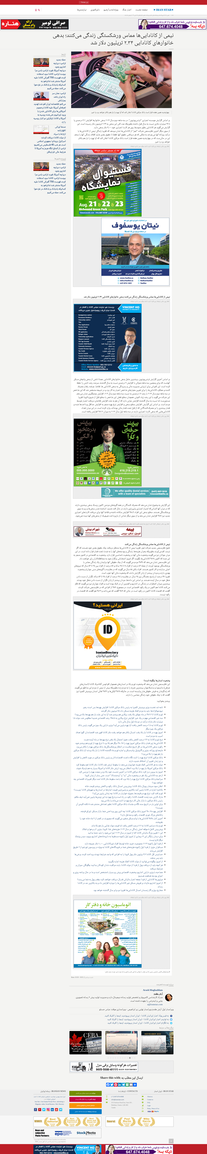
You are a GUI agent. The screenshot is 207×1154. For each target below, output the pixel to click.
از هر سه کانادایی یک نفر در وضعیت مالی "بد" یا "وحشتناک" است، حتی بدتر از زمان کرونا (124, 776)
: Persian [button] (84, 2)
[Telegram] (123, 1085)
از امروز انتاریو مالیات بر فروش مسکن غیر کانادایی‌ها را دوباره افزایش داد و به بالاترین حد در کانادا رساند (120, 885)
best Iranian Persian (46, 1102)
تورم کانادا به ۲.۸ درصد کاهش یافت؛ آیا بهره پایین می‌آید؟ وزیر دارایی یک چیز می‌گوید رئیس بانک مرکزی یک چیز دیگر (120, 727)
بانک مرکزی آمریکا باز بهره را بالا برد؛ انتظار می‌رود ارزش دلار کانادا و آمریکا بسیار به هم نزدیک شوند (119, 768)
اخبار (35, 1097)
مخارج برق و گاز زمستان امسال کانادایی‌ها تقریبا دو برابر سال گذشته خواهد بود (128, 890)
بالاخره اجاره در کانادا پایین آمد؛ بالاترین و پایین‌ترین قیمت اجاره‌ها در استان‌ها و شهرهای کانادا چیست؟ (118, 790)
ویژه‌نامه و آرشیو (111, 10)
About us (149, 1097)
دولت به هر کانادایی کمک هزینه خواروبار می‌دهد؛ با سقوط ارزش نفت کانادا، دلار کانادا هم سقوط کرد (119, 765)
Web (56, 1104)
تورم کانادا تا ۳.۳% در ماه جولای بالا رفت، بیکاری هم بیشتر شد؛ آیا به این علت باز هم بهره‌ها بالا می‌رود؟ (119, 715)
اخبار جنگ (126, 10)
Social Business (50, 1104)
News (54, 1102)
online (43, 1104)
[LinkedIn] (119, 1085)
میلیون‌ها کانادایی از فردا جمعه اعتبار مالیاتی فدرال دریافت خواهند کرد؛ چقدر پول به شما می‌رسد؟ (120, 880)
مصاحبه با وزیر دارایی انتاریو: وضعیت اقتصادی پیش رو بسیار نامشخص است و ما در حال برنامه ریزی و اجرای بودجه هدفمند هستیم (118, 874)
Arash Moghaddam (153, 990)
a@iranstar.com (155, 1005)
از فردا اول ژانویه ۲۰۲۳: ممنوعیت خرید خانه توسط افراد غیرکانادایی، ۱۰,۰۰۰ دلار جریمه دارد (124, 844)
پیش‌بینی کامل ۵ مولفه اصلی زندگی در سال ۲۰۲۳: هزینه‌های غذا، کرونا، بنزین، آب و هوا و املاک (122, 829)
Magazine (38, 1104)
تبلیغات (49, 1099)
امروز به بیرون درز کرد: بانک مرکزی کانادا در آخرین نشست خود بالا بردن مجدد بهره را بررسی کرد (121, 772)
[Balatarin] (127, 1085)
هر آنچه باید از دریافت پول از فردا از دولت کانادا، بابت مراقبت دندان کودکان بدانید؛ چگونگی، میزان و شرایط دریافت (119, 867)
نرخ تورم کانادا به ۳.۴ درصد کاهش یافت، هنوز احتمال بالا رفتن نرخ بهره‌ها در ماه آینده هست (123, 740)
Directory (61, 1104)
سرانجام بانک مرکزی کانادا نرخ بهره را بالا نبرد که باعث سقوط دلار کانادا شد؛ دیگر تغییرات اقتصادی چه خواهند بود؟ (118, 781)
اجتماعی (53, 1099)
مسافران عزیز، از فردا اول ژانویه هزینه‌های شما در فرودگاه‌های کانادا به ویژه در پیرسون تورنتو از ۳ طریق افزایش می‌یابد (118, 849)
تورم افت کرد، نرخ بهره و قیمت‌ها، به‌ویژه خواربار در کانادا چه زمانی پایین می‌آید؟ (127, 794)
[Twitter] (112, 1085)
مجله (54, 1097)
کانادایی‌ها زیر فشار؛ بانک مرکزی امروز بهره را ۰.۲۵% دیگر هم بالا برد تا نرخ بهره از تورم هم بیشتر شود (119, 743)
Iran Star (37, 1102)
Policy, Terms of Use (153, 1109)
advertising (60, 1102)
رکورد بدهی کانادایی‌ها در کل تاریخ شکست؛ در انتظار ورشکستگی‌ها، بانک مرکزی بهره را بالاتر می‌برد (119, 747)
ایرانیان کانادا (41, 1097)
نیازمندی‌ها (81, 10)
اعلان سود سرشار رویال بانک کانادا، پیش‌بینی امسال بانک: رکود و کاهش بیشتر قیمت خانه (124, 786)
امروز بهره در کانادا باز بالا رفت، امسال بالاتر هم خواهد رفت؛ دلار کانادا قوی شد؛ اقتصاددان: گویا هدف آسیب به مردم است (119, 734)
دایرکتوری (95, 10)
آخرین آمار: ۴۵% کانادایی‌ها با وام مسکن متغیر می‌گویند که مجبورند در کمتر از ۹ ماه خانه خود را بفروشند (121, 820)
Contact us (150, 1100)
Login (149, 1106)
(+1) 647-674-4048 (117, 1097)
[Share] (135, 1085)
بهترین (57, 1097)
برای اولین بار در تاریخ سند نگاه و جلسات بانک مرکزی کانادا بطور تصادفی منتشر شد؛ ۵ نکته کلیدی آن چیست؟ (119, 806)
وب (52, 1097)
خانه (172, 15)
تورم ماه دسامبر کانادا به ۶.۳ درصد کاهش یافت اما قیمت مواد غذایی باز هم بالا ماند (127, 826)
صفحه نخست (141, 10)
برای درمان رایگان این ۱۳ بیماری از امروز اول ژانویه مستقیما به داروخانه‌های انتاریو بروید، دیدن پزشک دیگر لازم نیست (119, 838)
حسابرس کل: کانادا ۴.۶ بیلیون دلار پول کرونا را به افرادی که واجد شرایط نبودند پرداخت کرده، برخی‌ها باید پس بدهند (119, 856)
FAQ (148, 1103)
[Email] (131, 1085)
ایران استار (62, 1097)
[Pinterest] (116, 1085)
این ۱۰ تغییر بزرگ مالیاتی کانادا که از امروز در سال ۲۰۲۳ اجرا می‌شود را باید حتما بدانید (125, 833)
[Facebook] (108, 1085)
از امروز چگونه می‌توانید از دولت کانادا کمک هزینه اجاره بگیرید (135, 862)
